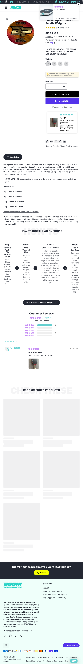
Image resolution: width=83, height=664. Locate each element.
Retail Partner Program (52, 591)
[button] (7, 19)
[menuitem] (61, 588)
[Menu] (6, 7)
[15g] (54, 64)
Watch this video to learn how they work (20, 212)
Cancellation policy (50, 661)
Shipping (49, 36)
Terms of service (57, 657)
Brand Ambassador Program (55, 594)
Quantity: (49, 81)
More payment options (62, 107)
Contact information (33, 661)
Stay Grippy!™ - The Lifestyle (55, 598)
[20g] (60, 64)
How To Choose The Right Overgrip (39, 303)
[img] (33, 349)
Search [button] (43, 573)
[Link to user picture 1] (33, 363)
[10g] (48, 64)
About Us (47, 588)
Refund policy (31, 657)
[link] (57, 28)
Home (47, 146)
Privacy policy (43, 657)
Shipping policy (71, 657)
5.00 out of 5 (47, 318)
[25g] (66, 64)
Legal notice (63, 661)
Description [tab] (14, 157)
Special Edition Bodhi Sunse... (65, 146)
